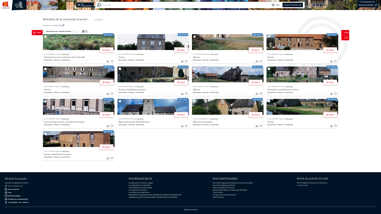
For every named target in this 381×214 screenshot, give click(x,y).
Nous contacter (13, 189)
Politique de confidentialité (18, 199)
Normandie (52, 60)
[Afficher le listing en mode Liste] (90, 31)
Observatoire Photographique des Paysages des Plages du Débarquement (155, 195)
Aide (9, 192)
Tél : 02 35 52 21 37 (15, 186)
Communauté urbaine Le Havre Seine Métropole (230, 190)
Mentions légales (14, 196)
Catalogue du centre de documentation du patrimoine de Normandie (153, 197)
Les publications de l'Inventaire (140, 185)
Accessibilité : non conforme (18, 202)
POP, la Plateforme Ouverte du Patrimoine (312, 183)
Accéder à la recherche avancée (367, 5)
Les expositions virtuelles (138, 190)
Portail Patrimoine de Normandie (140, 188)
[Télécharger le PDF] (109, 61)
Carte (345, 38)
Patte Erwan (69, 54)
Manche (61, 60)
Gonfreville (69, 60)
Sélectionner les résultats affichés (62, 31)
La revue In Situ (302, 185)
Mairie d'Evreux (218, 197)
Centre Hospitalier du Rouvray (223, 188)
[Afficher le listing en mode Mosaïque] (87, 31)
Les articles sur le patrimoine (139, 192)
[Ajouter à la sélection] (113, 61)
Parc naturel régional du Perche (224, 185)
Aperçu (109, 50)
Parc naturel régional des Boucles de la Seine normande (233, 183)
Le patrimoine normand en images (141, 183)
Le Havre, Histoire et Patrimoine (224, 195)
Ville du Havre (218, 192)
